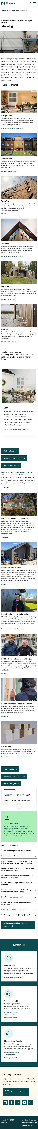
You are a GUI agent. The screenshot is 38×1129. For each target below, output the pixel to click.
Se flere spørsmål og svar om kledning (15, 924)
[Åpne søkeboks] (30, 3)
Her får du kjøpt (10, 465)
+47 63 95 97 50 (9, 1015)
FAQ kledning (9, 451)
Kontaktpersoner (9, 1017)
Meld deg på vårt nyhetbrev (16, 1091)
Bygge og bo (14, 10)
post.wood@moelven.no (11, 1012)
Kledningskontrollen (23, 472)
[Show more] (19, 806)
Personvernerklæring (29, 1122)
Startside (4, 10)
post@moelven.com (29, 1120)
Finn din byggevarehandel (12, 977)
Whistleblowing (27, 1125)
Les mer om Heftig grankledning (15, 429)
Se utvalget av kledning (13, 458)
